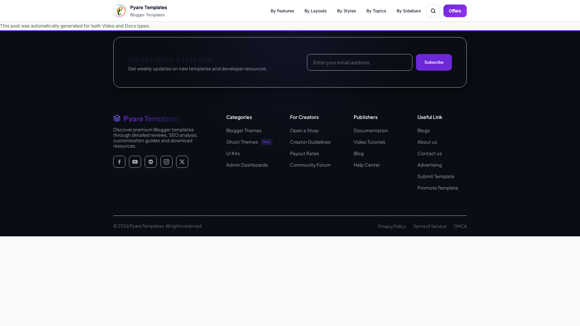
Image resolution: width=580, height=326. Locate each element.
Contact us (429, 153)
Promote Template (437, 187)
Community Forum (310, 165)
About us (427, 142)
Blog (359, 153)
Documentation (371, 130)
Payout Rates (304, 153)
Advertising (429, 165)
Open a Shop (304, 130)
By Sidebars (409, 10)
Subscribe (433, 62)
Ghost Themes (248, 142)
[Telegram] (151, 162)
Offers (455, 10)
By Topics (376, 10)
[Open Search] (433, 11)
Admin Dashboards (247, 165)
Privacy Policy (392, 226)
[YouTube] (135, 162)
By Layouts (315, 10)
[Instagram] (166, 162)
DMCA (460, 226)
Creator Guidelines (310, 142)
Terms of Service (429, 226)
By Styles (346, 10)
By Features (282, 10)
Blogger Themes (244, 130)
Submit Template (435, 176)
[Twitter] (182, 162)
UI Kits (233, 153)
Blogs (423, 130)
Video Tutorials (369, 142)
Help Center (367, 165)
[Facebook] (119, 162)
